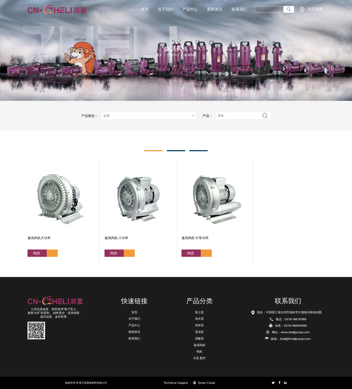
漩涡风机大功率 (39, 238)
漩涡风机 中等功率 (195, 238)
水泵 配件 (199, 358)
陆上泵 (199, 312)
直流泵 (199, 332)
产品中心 (190, 9)
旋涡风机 (199, 345)
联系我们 (239, 9)
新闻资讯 (214, 9)
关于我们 (165, 9)
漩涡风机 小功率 (116, 238)
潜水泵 (199, 319)
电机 (199, 351)
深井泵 (199, 325)
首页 (145, 9)
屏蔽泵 (199, 338)
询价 (37, 253)
